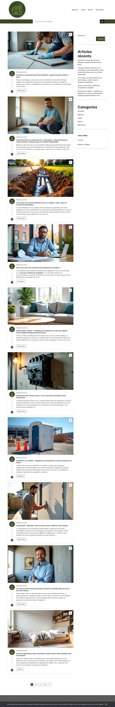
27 (45, 684)
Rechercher (81, 35)
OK (106, 704)
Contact (80, 140)
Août (12, 74)
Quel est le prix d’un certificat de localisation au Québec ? (38, 268)
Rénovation (21, 90)
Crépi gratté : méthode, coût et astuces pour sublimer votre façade (42, 526)
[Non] (113, 704)
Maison (20, 669)
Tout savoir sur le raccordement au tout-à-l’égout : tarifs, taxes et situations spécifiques (90, 80)
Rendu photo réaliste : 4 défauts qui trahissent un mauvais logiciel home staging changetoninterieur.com (41, 332)
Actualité (21, 281)
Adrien (25, 72)
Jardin (80, 118)
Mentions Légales (84, 144)
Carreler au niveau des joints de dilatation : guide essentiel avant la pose (90, 62)
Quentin (25, 328)
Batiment (21, 476)
